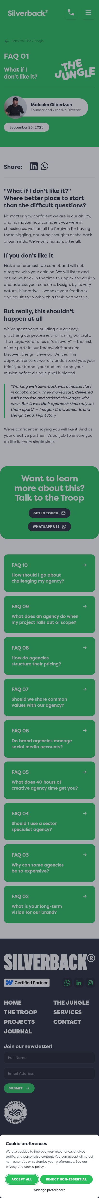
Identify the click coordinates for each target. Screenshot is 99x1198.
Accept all (22, 1179)
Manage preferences (49, 1190)
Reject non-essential (66, 1179)
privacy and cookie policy (25, 1166)
